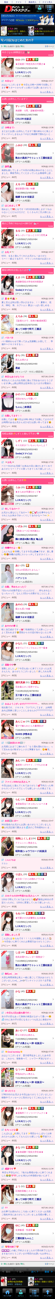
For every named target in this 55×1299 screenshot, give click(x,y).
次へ (33, 1271)
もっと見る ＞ (46, 92)
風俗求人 (33, 2)
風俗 (6, 2)
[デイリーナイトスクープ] (17, 8)
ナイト (19, 2)
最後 (47, 1271)
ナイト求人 (47, 2)
